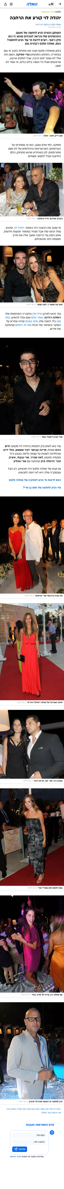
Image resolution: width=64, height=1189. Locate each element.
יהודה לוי (19, 228)
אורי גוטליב (46, 1113)
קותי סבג (31, 1109)
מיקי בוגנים (31, 321)
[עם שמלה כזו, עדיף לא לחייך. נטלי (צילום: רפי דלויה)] (32, 946)
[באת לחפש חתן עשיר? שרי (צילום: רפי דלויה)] (32, 839)
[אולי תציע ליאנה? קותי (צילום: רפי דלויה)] (32, 389)
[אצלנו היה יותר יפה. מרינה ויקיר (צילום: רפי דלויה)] (32, 747)
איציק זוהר (11, 1109)
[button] (51, 4)
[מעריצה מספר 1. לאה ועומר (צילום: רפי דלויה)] (32, 277)
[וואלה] (32, 4)
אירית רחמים (22, 325)
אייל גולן (37, 314)
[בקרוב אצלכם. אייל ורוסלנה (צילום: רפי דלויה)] (32, 192)
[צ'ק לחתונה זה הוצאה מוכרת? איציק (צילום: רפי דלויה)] (32, 1053)
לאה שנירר (21, 1109)
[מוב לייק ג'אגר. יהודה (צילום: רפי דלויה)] (32, 105)
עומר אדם (37, 317)
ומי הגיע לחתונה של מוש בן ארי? (42, 487)
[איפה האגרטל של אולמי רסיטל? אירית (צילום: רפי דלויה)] (32, 654)
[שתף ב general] (5, 4)
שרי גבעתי (56, 1113)
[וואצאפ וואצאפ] (11, 4)
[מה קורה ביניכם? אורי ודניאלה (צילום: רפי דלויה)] (32, 547)
